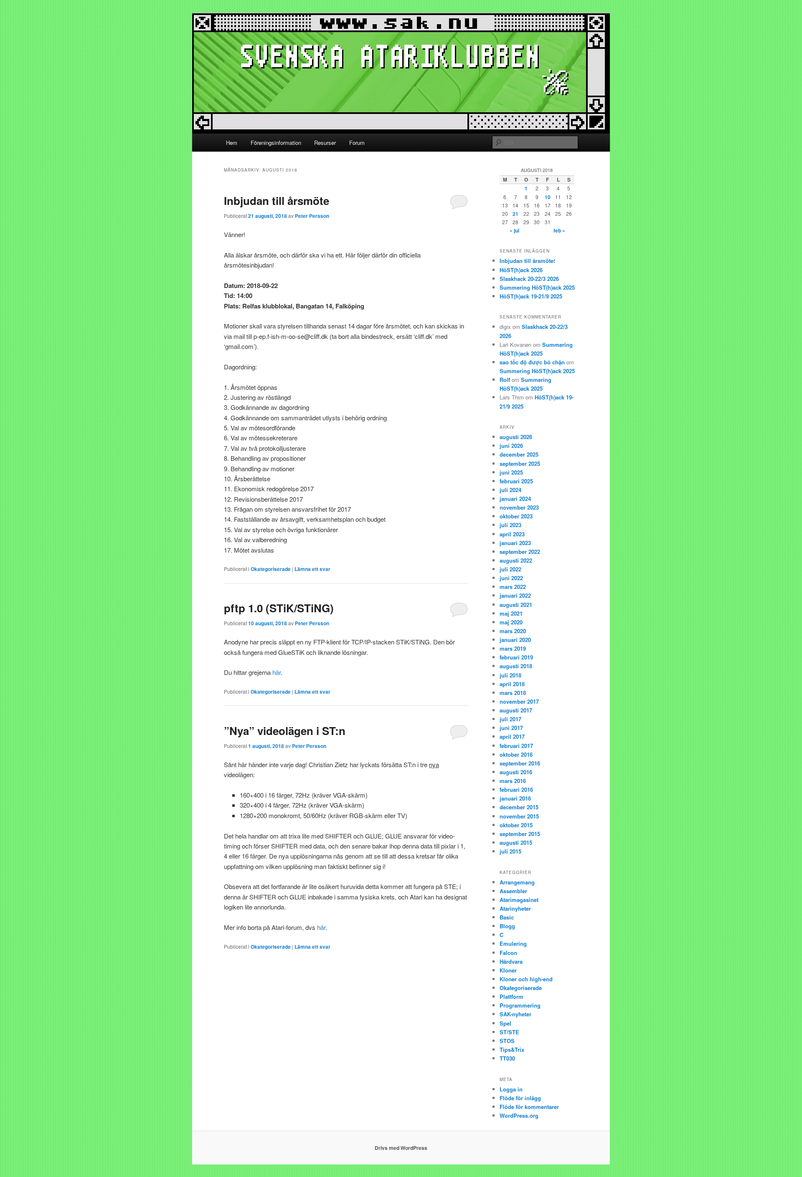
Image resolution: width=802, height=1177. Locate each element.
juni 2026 (511, 446)
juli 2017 (510, 719)
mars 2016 (513, 781)
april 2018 (512, 684)
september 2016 (520, 763)
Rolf (505, 380)
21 (515, 213)
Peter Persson (312, 216)
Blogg (507, 926)
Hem (231, 142)
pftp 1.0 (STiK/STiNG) (279, 608)
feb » (559, 230)
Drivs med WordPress (401, 1148)
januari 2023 (515, 543)
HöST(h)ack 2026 (521, 270)
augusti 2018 (516, 666)
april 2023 (512, 534)
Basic (507, 917)
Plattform (511, 996)
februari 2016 (516, 789)
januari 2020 (515, 640)
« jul (514, 230)
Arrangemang (517, 882)
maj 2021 (511, 613)
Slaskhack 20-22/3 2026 (529, 279)
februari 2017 (516, 746)
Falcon (508, 953)
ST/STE (509, 1032)
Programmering (520, 1005)
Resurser (325, 142)
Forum (357, 142)
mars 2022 (513, 587)
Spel (505, 1023)
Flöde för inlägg (520, 1098)
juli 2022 (510, 569)
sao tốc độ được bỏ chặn (532, 362)
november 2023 (519, 507)
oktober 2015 (516, 825)
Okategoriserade (271, 569)
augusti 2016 (516, 772)
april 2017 (512, 736)
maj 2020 (511, 622)
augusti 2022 (516, 560)
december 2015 (519, 807)
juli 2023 (510, 525)
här (276, 672)
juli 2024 (510, 490)
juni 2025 (511, 472)
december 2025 (519, 454)
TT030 (507, 1058)
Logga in (511, 1089)
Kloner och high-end (526, 979)
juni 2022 (511, 578)
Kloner (508, 970)
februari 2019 (516, 657)
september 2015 (520, 834)
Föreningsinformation (276, 142)
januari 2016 (515, 798)
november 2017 (519, 701)
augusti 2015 (516, 842)
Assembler (513, 891)
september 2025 (520, 463)
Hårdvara (511, 961)
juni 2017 (511, 728)
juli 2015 (510, 851)
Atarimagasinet (519, 900)
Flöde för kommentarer (529, 1107)
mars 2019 (513, 648)
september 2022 (520, 552)
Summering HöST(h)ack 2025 (537, 287)
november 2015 (519, 816)
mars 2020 (513, 631)
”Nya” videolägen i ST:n (284, 730)
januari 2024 (515, 499)
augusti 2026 (516, 437)
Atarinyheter (515, 908)
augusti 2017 (516, 710)
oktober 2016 (516, 754)
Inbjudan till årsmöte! (527, 261)
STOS (507, 1041)
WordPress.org (519, 1115)
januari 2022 (515, 595)
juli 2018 (510, 675)
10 (548, 197)
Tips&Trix (512, 1049)
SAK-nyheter (515, 1014)
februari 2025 (516, 481)
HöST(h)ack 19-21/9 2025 (531, 296)
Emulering (513, 943)
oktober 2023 (516, 516)
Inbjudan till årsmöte (276, 200)
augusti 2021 (516, 605)
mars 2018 (513, 693)
